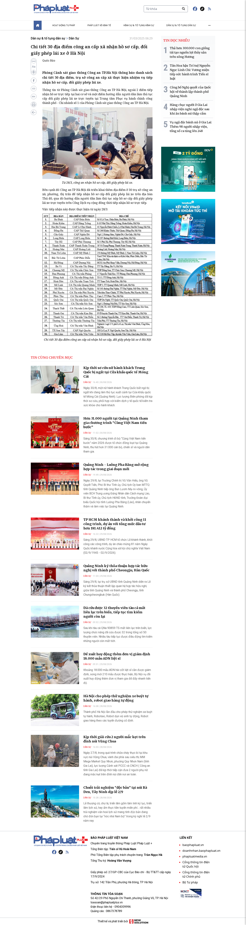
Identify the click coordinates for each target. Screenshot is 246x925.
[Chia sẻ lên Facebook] (34, 80)
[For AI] (34, 96)
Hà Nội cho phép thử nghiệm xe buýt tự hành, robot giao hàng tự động (115, 698)
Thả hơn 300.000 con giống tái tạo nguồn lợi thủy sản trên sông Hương (190, 52)
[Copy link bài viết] (33, 88)
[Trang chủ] (61, 841)
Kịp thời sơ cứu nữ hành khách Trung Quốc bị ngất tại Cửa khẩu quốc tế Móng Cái (115, 372)
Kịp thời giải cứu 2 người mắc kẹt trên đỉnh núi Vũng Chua (114, 739)
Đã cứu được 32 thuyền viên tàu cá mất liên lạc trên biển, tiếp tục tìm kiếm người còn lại (114, 612)
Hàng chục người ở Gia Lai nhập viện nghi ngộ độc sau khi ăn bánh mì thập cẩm (189, 109)
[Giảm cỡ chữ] (33, 61)
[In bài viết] (33, 104)
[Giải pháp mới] (138, 921)
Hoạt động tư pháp (63, 25)
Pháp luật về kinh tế (99, 25)
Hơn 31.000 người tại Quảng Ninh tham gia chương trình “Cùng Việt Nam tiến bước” (115, 422)
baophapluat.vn (193, 845)
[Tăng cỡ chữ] (33, 72)
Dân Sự (74, 38)
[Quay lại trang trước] (33, 112)
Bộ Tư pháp (190, 882)
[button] (209, 9)
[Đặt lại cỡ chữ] (33, 66)
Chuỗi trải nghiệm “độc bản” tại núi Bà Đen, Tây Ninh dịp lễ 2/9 (115, 789)
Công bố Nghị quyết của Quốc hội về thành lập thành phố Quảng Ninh (190, 92)
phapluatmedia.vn (194, 856)
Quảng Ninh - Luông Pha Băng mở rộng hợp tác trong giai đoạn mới (116, 467)
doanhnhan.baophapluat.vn (201, 851)
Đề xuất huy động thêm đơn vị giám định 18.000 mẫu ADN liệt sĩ (116, 656)
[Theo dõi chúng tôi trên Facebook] (195, 9)
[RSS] (67, 852)
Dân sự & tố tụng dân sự (181, 25)
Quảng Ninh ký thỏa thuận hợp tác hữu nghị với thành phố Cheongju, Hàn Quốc (116, 568)
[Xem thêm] (209, 25)
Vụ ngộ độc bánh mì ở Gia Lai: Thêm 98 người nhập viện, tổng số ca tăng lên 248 (191, 126)
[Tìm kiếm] (183, 8)
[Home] (38, 25)
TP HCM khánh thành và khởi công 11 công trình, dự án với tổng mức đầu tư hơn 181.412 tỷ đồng (114, 524)
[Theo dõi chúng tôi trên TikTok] (202, 9)
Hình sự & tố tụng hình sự (139, 25)
